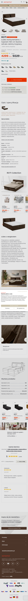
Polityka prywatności (22, 291)
